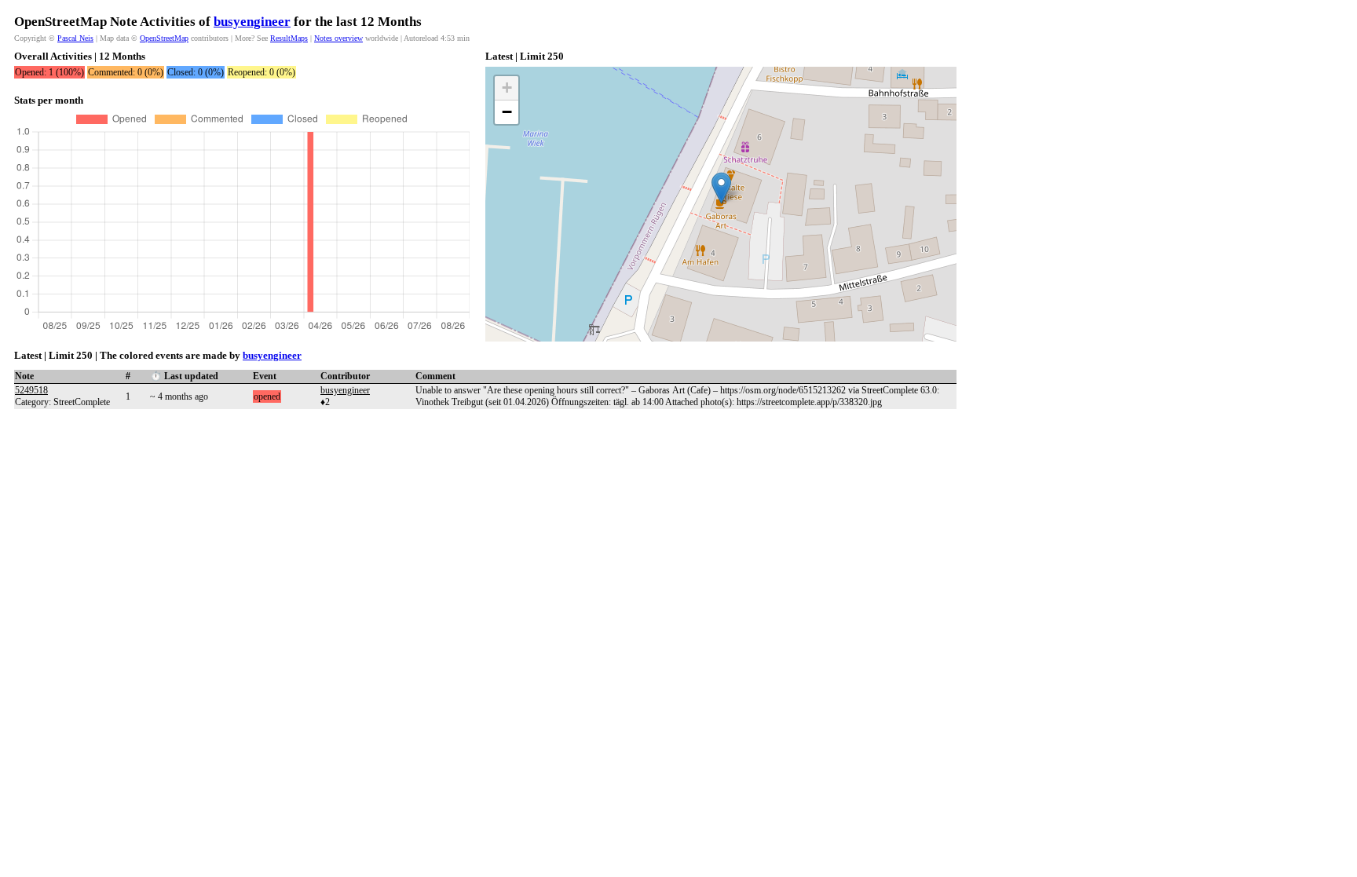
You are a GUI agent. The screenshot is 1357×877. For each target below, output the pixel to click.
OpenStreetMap (164, 38)
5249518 (31, 390)
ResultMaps (289, 38)
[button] (721, 188)
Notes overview (338, 38)
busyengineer (252, 21)
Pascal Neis (75, 38)
